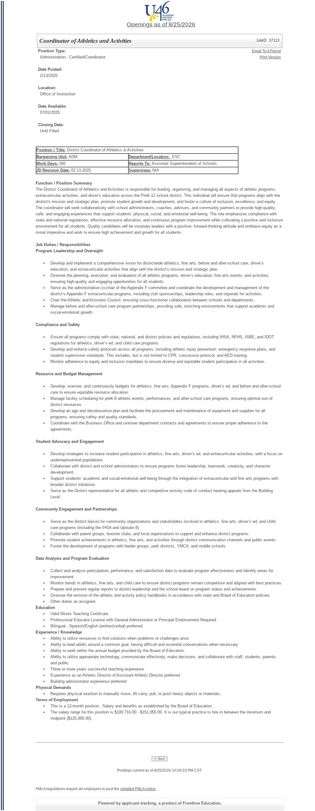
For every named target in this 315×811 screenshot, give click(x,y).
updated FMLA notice (138, 789)
